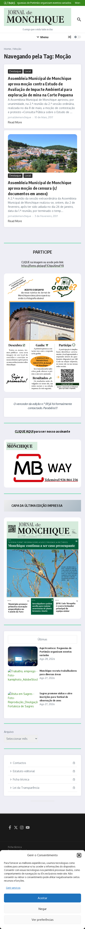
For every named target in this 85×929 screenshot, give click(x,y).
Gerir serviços (13, 887)
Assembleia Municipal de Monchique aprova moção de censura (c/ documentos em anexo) (39, 188)
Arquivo (9, 731)
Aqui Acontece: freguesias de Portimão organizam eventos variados (56, 652)
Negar (43, 909)
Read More (15, 122)
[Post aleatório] (69, 37)
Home (7, 48)
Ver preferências (43, 920)
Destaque (15, 71)
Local (28, 71)
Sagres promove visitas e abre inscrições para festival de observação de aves (56, 697)
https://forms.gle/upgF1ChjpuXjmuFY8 (42, 265)
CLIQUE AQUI (24, 431)
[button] (79, 855)
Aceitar (42, 898)
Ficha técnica (15, 847)
